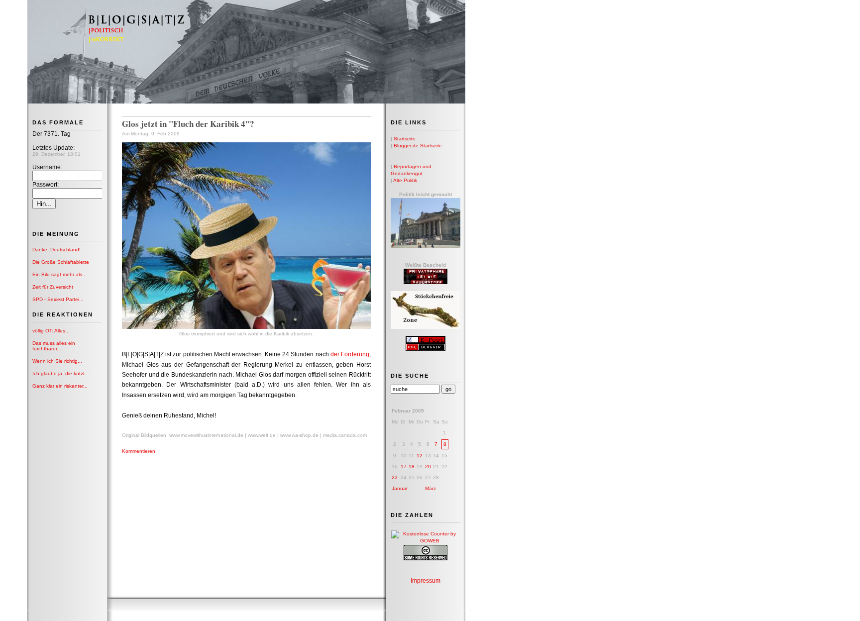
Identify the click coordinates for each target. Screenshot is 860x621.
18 (412, 466)
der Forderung (349, 354)
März (430, 488)
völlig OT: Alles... (51, 330)
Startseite (405, 138)
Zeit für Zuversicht (52, 287)
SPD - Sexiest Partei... (58, 299)
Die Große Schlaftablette (60, 262)
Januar (400, 488)
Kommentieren (138, 451)
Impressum (425, 580)
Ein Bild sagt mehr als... (59, 274)
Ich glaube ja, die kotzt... (60, 373)
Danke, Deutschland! (56, 249)
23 (395, 477)
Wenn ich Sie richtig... (57, 361)
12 (420, 455)
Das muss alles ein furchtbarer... (53, 345)
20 (428, 466)
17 (404, 466)
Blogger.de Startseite (418, 145)
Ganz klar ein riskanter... (60, 386)
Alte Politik (405, 180)
